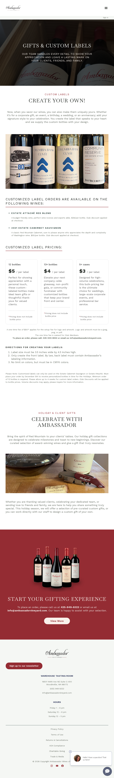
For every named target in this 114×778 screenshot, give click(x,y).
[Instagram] (51, 765)
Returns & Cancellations (57, 740)
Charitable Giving (57, 751)
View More (57, 620)
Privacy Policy (57, 729)
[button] (106, 8)
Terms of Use (57, 735)
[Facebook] (62, 765)
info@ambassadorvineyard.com (57, 693)
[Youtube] (57, 765)
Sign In (105, 18)
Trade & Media (57, 756)
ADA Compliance (57, 746)
